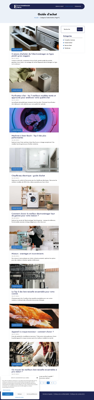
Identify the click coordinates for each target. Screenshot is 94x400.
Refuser (20, 394)
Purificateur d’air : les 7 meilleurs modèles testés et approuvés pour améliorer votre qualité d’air (34, 96)
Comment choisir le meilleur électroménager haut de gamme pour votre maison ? (33, 214)
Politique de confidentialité (61, 394)
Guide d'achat (17, 49)
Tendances (78, 6)
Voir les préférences (32, 394)
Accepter (8, 394)
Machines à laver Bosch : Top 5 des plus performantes (29, 136)
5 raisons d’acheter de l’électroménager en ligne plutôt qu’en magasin (33, 55)
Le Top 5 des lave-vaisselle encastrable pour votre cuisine (33, 292)
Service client (60, 6)
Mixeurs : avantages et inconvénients (28, 253)
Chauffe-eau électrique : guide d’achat (28, 175)
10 (51, 382)
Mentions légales (47, 394)
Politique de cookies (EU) (77, 394)
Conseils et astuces (70, 40)
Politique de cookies (19, 397)
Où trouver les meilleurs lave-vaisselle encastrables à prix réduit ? (34, 370)
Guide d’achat (69, 6)
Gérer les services (6, 390)
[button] (37, 378)
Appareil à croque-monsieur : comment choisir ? (33, 331)
